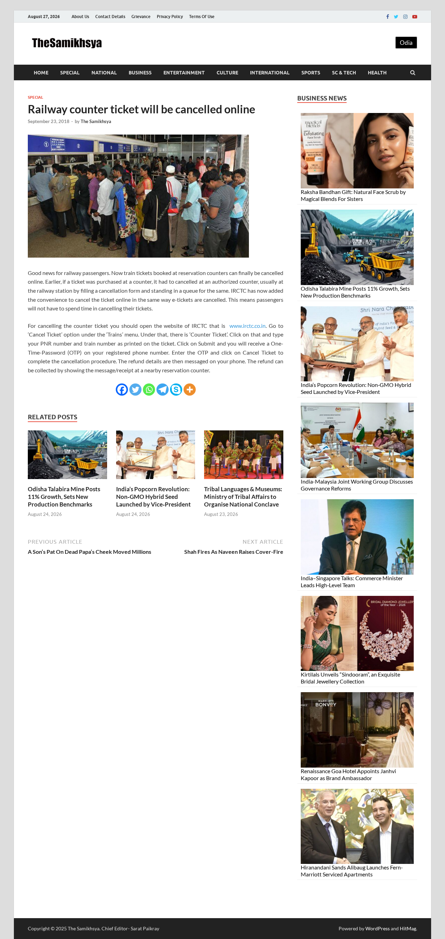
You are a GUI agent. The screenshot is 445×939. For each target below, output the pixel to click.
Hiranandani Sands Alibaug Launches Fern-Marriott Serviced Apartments (352, 870)
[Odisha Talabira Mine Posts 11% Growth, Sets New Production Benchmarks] (67, 481)
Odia (406, 42)
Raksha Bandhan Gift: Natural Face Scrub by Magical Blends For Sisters (353, 195)
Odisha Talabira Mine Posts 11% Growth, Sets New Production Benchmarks (64, 496)
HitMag (408, 928)
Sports (310, 72)
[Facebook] (388, 17)
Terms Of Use (202, 16)
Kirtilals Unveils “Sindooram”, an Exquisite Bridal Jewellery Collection (350, 678)
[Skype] (176, 389)
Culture (227, 72)
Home (41, 72)
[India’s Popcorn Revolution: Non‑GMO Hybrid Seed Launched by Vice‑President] (155, 481)
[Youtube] (415, 17)
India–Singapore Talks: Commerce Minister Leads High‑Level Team (352, 581)
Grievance (141, 16)
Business (140, 72)
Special (70, 72)
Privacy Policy (170, 16)
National (104, 72)
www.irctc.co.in (247, 325)
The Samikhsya (96, 121)
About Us (80, 16)
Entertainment (184, 72)
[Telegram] (162, 389)
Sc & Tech (344, 72)
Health (377, 72)
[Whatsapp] (149, 389)
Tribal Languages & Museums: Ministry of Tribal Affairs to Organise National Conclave (243, 496)
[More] (190, 389)
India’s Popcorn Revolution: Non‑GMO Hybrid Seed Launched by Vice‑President (153, 496)
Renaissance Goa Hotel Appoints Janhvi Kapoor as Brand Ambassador (348, 774)
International (270, 72)
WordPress (377, 928)
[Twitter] (396, 17)
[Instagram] (405, 17)
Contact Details (110, 16)
